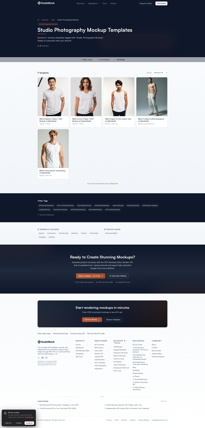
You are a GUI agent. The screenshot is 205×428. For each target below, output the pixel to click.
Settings (18, 423)
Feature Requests (158, 357)
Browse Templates (113, 320)
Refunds (124, 420)
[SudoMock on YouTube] (42, 358)
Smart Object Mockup (84, 205)
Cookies (132, 420)
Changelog (79, 354)
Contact (154, 348)
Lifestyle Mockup (44, 209)
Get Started (161, 3)
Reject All (8, 423)
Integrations (92, 3)
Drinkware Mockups (121, 353)
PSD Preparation (100, 366)
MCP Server (99, 348)
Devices (84, 233)
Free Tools (117, 371)
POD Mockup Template (150, 205)
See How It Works (119, 276)
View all (164, 401)
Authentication (100, 360)
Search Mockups (120, 365)
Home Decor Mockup (60, 209)
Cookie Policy (29, 417)
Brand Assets (156, 351)
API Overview (99, 345)
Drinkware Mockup (133, 205)
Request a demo (146, 3)
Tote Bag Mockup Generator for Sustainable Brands (139, 357)
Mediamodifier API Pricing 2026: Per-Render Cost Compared (127, 408)
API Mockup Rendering (46, 205)
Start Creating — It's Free (89, 276)
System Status (157, 354)
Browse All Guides (111, 233)
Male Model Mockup (95, 209)
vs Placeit (136, 376)
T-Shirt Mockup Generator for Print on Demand (140, 350)
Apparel (41, 233)
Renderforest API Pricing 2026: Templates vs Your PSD (59, 405)
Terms (116, 420)
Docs (105, 3)
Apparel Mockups (120, 350)
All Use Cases (137, 345)
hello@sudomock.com (159, 420)
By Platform (118, 362)
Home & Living (63, 233)
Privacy (109, 420)
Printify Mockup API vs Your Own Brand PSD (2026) (58, 408)
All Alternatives (138, 373)
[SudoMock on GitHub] (46, 358)
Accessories (51, 233)
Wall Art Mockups (120, 356)
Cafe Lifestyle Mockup (112, 209)
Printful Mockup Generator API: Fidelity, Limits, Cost (124, 405)
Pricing (113, 3)
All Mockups (118, 347)
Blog (134, 367)
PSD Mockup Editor (82, 351)
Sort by (149, 73)
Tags (53, 20)
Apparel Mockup (118, 205)
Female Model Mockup (102, 205)
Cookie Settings (143, 420)
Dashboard (79, 348)
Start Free (79, 357)
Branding (52, 237)
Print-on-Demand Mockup (65, 205)
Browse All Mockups (47, 215)
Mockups (80, 3)
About (154, 345)
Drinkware (74, 233)
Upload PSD (99, 357)
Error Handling (100, 363)
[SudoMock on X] (39, 358)
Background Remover (121, 368)
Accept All (29, 423)
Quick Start (98, 351)
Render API (99, 354)
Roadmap (136, 370)
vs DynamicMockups (140, 379)
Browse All (114, 183)
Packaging (42, 237)
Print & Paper (94, 233)
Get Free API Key (92, 320)
